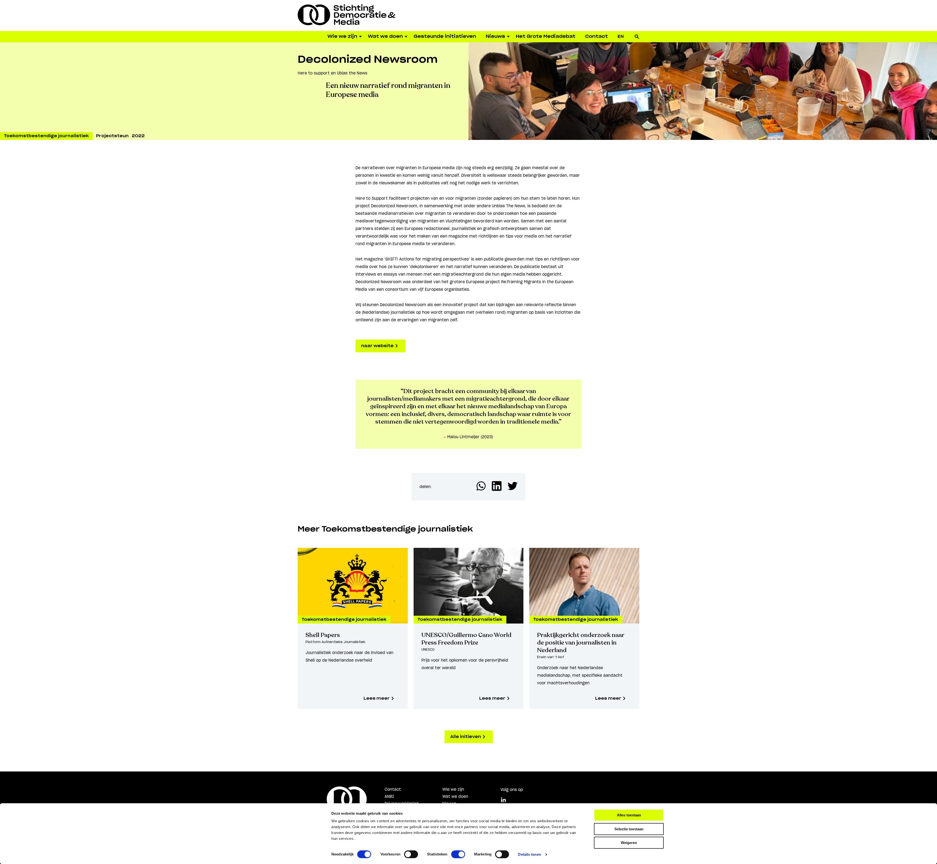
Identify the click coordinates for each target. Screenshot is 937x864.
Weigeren (629, 843)
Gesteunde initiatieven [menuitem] (445, 36)
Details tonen (529, 854)
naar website (378, 346)
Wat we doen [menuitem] (385, 36)
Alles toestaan (629, 815)
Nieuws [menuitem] (495, 36)
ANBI (389, 797)
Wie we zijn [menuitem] (342, 36)
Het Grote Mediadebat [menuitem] (545, 36)
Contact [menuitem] (596, 36)
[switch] (411, 854)
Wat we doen (455, 797)
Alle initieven (466, 737)
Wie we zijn (453, 789)
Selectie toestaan (628, 829)
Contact (393, 789)
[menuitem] (621, 36)
